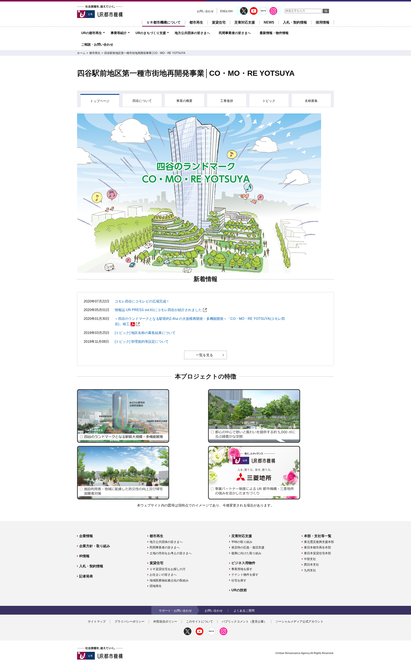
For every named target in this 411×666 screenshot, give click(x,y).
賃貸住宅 (219, 22)
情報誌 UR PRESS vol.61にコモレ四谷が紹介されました (158, 310)
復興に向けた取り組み (246, 553)
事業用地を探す (241, 569)
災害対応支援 (244, 22)
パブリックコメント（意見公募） (244, 621)
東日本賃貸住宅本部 (317, 553)
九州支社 (310, 570)
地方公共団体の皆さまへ (192, 33)
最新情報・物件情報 (274, 33)
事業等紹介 (119, 33)
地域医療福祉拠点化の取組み (169, 580)
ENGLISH (226, 11)
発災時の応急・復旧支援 (247, 547)
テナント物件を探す (244, 574)
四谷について (142, 101)
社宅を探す (238, 580)
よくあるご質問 (244, 610)
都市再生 (196, 22)
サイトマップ (97, 621)
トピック (268, 101)
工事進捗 (226, 101)
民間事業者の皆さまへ (235, 33)
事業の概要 (184, 101)
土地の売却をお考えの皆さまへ (171, 553)
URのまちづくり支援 (151, 33)
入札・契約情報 (295, 22)
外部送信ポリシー (165, 621)
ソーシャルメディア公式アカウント (299, 621)
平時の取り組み (241, 542)
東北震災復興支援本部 (319, 542)
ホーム (81, 53)
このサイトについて (199, 621)
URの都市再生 (91, 33)
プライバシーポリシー (129, 621)
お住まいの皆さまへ (163, 574)
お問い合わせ (205, 11)
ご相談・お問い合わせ (97, 44)
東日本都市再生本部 (317, 547)
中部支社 (310, 559)
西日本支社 (311, 564)
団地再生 (156, 586)
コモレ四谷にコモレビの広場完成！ (142, 301)
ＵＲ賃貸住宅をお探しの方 (168, 569)
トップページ (99, 101)
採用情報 (322, 22)
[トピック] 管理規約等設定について (142, 341)
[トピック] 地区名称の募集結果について (145, 333)
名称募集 (311, 101)
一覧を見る (204, 355)
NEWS (269, 22)
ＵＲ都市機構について (163, 22)
